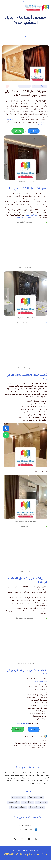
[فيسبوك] (29, 839)
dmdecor (39, 737)
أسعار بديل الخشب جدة (37, 743)
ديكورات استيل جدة (24, 218)
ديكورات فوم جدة (37, 807)
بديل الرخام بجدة (31, 215)
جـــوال (33, 131)
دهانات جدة (27, 802)
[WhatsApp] (6, 435)
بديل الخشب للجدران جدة (26, 746)
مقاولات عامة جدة (18, 807)
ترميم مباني (41, 802)
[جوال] (15, 839)
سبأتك (22, 854)
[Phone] (6, 428)
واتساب (18, 131)
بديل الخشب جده (41, 681)
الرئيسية (32, 36)
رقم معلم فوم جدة (21, 723)
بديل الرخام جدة (18, 797)
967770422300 (11, 854)
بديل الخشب (22, 743)
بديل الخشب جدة (39, 86)
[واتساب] (36, 839)
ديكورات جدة (24, 86)
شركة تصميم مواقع (37, 854)
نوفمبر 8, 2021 (27, 737)
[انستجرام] (22, 839)
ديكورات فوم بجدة (37, 125)
